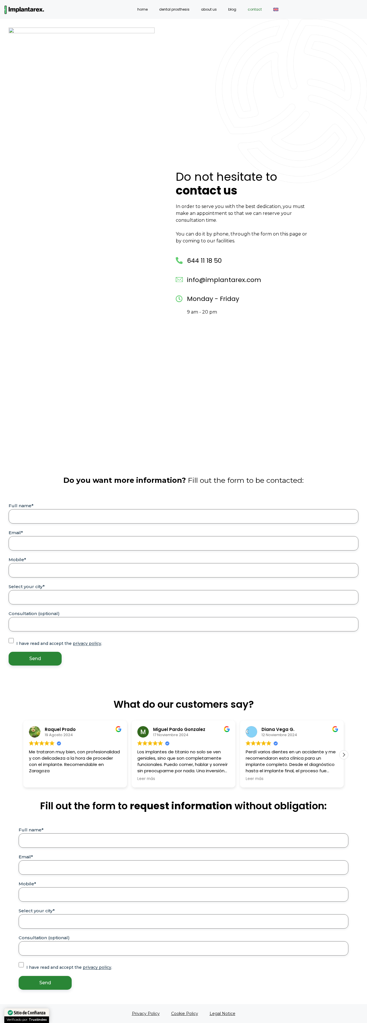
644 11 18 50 (204, 260)
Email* (16, 532)
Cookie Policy (184, 1013)
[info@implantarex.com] (179, 279)
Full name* (21, 505)
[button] (343, 754)
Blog (232, 9)
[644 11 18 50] (179, 260)
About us (209, 9)
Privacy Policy (146, 1013)
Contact (255, 9)
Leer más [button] (40, 778)
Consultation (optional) (34, 613)
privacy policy (87, 643)
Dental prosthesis (174, 9)
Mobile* (17, 559)
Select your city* (27, 586)
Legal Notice (222, 1013)
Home (142, 9)
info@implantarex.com (224, 279)
